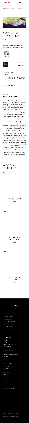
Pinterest (7, 372)
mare (15, 78)
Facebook (6, 366)
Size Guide (5, 64)
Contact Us (7, 346)
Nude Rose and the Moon (14, 279)
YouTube (6, 370)
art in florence (12, 74)
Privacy (6, 342)
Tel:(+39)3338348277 (9, 382)
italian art (17, 77)
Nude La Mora (14, 199)
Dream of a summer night (14, 238)
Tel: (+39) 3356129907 (10, 388)
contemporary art (13, 76)
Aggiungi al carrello (20, 64)
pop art (12, 80)
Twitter (6, 374)
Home (5, 340)
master (20, 78)
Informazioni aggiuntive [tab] (10, 96)
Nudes (12, 72)
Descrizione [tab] (6, 94)
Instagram (7, 368)
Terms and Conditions (10, 344)
